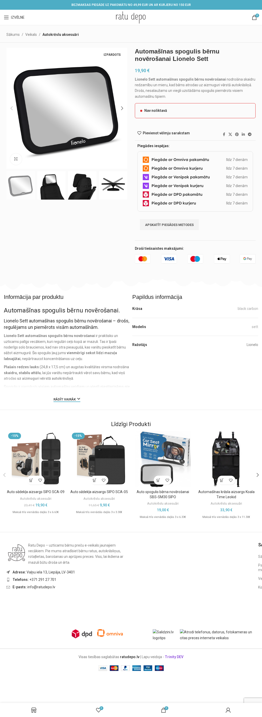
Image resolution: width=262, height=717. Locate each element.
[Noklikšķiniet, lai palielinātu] (16, 159)
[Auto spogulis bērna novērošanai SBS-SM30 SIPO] (163, 459)
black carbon (248, 309)
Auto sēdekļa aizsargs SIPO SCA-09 (35, 492)
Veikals (31, 34)
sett (255, 327)
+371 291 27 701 (34, 580)
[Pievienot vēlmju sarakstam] (40, 480)
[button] (11, 108)
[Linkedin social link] (243, 134)
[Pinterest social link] (237, 134)
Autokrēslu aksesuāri (60, 34)
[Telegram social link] (249, 134)
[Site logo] (131, 17)
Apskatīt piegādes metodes (169, 225)
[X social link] (230, 134)
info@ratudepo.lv (34, 587)
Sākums (13, 34)
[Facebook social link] (224, 134)
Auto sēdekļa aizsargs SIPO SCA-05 (99, 492)
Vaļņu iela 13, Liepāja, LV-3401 (44, 572)
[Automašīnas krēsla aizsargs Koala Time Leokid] (226, 459)
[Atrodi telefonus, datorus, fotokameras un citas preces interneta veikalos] (219, 635)
